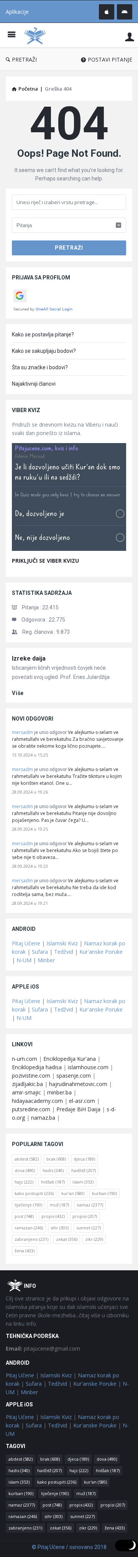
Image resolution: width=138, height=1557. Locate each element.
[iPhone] (106, 11)
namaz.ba (43, 1117)
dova (25, 1170)
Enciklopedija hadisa (37, 1067)
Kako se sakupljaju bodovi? (44, 351)
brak (56, 1159)
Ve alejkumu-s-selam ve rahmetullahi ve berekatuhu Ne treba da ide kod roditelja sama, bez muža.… (65, 887)
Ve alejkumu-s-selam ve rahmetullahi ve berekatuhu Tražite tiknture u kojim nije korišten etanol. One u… (67, 776)
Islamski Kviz (62, 943)
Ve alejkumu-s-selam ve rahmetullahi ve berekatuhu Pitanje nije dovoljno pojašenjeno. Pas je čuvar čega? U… (65, 813)
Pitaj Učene (26, 943)
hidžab (53, 1182)
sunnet (88, 1228)
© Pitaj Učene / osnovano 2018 (69, 1547)
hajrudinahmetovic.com (78, 1084)
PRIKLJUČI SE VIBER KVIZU (45, 560)
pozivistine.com (31, 1075)
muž (59, 1205)
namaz (90, 1205)
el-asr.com (82, 1100)
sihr (60, 1228)
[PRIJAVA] (129, 36)
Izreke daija (29, 658)
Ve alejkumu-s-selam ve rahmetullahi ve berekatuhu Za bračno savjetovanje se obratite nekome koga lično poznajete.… (67, 739)
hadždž (83, 1170)
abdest (27, 1159)
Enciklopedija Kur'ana (69, 1058)
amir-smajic (26, 1092)
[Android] (124, 11)
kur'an (72, 1193)
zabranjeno (31, 1239)
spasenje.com (73, 1075)
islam (83, 1182)
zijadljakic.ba (27, 1084)
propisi (84, 1216)
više (18, 693)
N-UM (23, 960)
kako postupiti (34, 1193)
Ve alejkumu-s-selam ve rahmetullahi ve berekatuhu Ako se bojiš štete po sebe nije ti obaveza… (65, 850)
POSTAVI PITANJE (110, 59)
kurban (104, 1193)
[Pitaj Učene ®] (36, 35)
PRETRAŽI (24, 59)
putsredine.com (31, 1109)
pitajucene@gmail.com (43, 1348)
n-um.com (24, 1058)
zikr (94, 1239)
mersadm (22, 732)
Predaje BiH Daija (78, 1109)
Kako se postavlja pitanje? (43, 334)
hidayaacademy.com (37, 1100)
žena (24, 1250)
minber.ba (59, 1092)
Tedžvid (63, 951)
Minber (46, 960)
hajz (24, 1182)
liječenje (28, 1205)
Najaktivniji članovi (34, 384)
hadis (53, 1170)
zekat (66, 1239)
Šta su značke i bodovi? (40, 367)
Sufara (40, 951)
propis (53, 1216)
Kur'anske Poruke (101, 951)
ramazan (29, 1228)
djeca (84, 1159)
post (24, 1216)
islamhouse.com (88, 1067)
